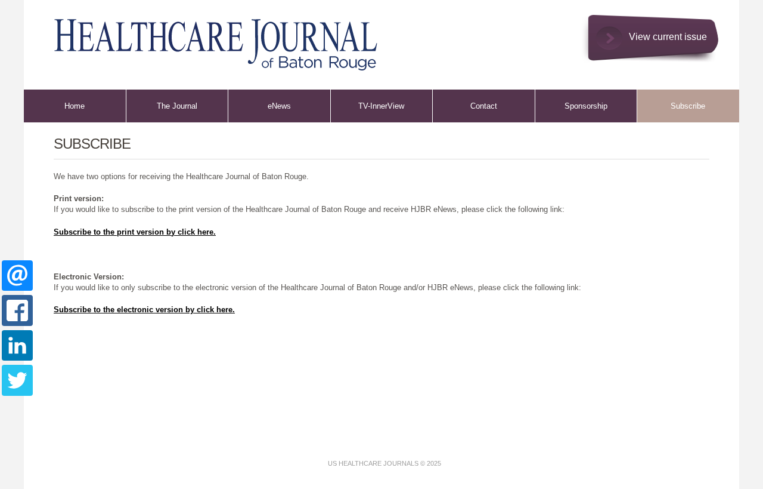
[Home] (205, 39)
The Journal (177, 106)
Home (74, 106)
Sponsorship (586, 106)
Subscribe (688, 106)
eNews (279, 106)
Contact (483, 106)
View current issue (668, 37)
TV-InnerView (381, 106)
